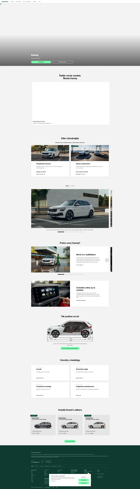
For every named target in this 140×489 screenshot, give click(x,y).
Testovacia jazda (62, 62)
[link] (50, 161)
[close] (88, 474)
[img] (5, 2)
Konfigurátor (41, 62)
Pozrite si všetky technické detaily (70, 348)
